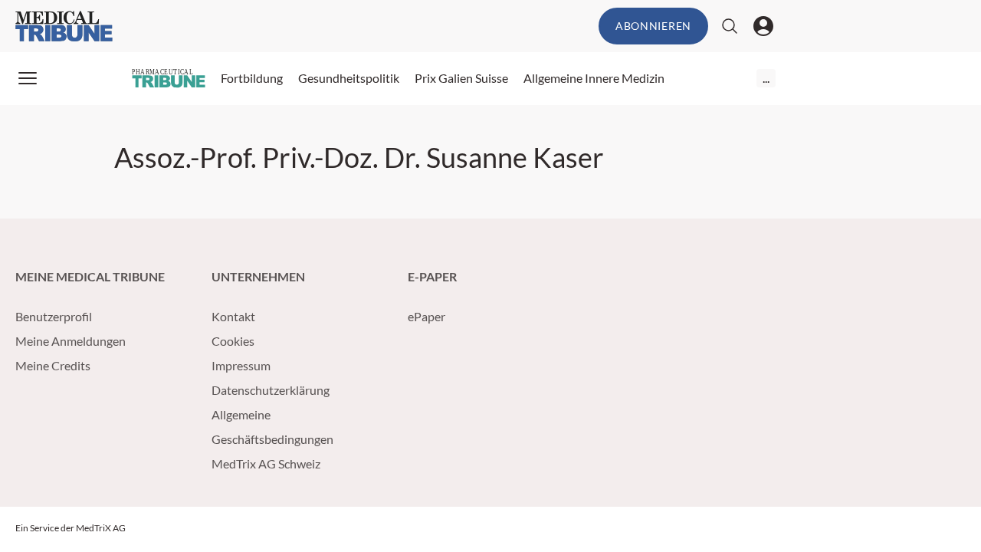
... (766, 78)
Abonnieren (653, 25)
